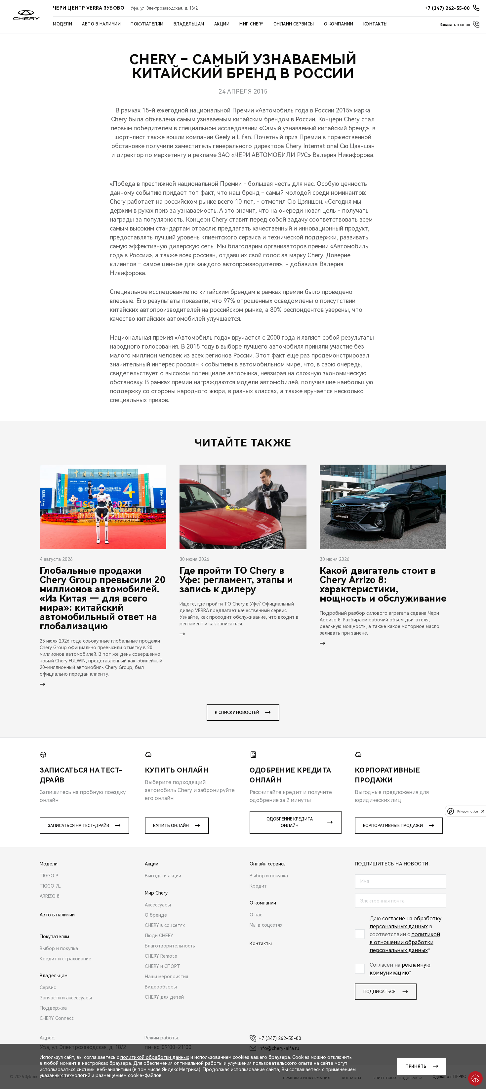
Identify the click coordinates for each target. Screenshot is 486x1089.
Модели (62, 24)
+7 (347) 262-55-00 (280, 1038)
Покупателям (147, 24)
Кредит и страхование (65, 958)
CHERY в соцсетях (165, 925)
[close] (482, 811)
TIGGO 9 (49, 875)
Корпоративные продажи (393, 825)
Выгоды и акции (163, 875)
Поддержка (53, 1008)
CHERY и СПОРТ (162, 966)
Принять (415, 1066)
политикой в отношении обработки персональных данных (405, 942)
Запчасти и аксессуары (66, 997)
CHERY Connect (57, 1018)
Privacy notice (467, 811)
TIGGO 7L (50, 886)
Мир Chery (251, 24)
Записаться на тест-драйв (78, 825)
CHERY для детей (164, 997)
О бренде (156, 915)
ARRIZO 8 (50, 896)
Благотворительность (170, 945)
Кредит (258, 886)
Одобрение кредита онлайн (289, 822)
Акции (222, 24)
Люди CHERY (159, 935)
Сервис (48, 987)
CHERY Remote (161, 956)
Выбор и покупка (59, 948)
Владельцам (189, 24)
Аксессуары (158, 904)
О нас (256, 914)
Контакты (375, 24)
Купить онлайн (171, 825)
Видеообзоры (161, 986)
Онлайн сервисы (293, 24)
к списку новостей (237, 712)
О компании (338, 24)
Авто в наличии (101, 24)
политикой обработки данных (154, 1057)
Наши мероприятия (166, 976)
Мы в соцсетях (266, 925)
